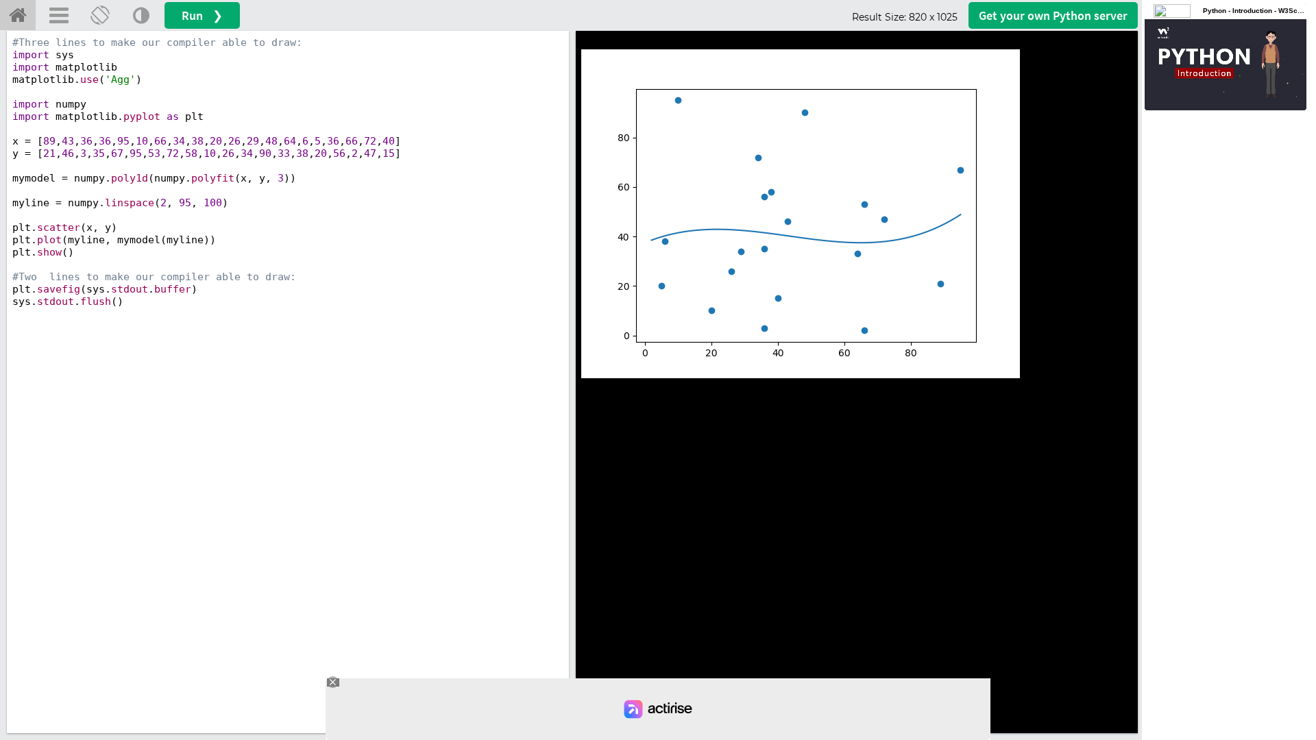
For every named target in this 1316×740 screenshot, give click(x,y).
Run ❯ (202, 15)
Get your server (1053, 15)
